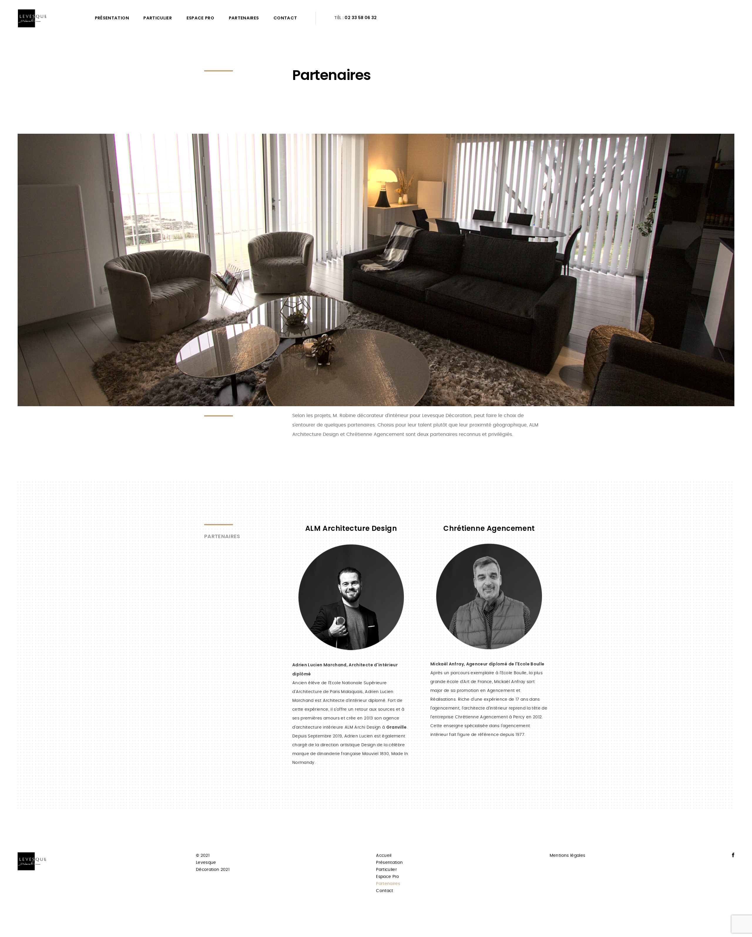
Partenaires (244, 18)
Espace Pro (200, 18)
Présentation (112, 18)
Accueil (383, 856)
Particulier (157, 18)
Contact (285, 18)
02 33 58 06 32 (361, 18)
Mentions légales (567, 856)
